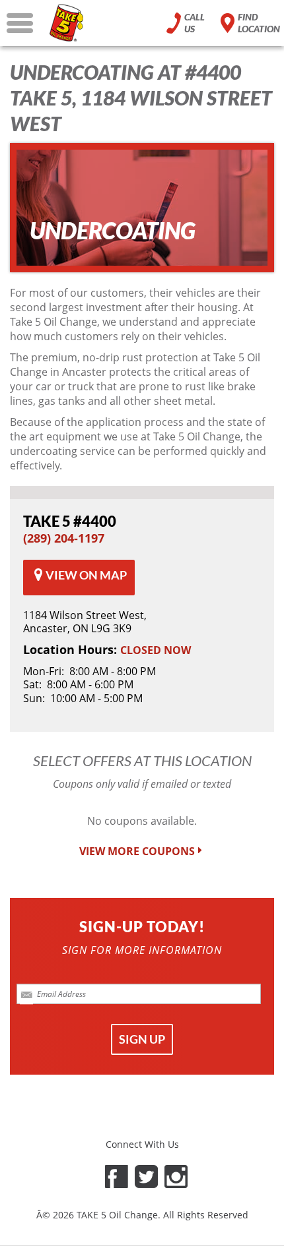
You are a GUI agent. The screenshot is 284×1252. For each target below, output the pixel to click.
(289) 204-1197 (63, 538)
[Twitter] (146, 1176)
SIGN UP (142, 1039)
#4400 (69, 521)
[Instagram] (176, 1176)
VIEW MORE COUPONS (137, 851)
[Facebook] (116, 1176)
